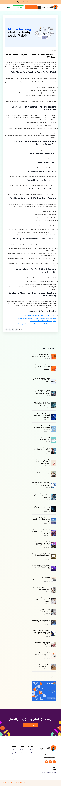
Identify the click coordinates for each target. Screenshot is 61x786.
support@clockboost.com (49, 773)
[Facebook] (46, 761)
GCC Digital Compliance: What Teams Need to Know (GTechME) (37, 324)
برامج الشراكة (14, 757)
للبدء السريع (14, 751)
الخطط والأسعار (18, 2)
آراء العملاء (31, 753)
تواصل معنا (22, 749)
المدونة (23, 753)
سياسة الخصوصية (8, 782)
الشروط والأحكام (20, 782)
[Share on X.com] (9, 329)
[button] (7, 7)
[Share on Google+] (13, 329)
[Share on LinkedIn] (6, 329)
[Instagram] (50, 761)
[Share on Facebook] (16, 329)
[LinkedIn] (54, 761)
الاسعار (32, 749)
